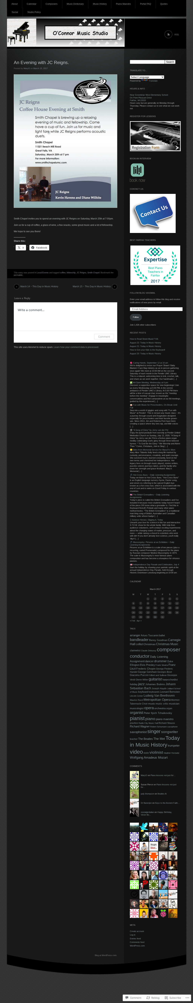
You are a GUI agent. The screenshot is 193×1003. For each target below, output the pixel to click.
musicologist (137, 708)
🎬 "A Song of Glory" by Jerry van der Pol (149, 430)
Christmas (149, 644)
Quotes (164, 4)
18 (170, 608)
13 (133, 608)
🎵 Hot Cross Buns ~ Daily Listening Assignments (152, 475)
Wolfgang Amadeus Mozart (149, 757)
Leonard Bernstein (170, 691)
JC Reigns (81, 272)
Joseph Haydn (159, 688)
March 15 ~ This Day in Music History (92, 286)
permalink (18, 275)
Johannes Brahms (155, 684)
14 (140, 608)
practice (134, 723)
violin (146, 753)
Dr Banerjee (146, 803)
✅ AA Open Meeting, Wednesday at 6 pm (149, 382)
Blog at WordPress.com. (106, 955)
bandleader (139, 640)
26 (177, 612)
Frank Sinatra (161, 665)
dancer (149, 661)
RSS (177, 34)
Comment (104, 336)
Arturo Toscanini (150, 635)
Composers (51, 4)
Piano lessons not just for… (163, 775)
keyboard (143, 691)
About (14, 4)
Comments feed (137, 942)
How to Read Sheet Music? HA (144, 339)
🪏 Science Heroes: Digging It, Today (146, 520)
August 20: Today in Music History (145, 353)
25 (170, 612)
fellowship (71, 272)
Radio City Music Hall (148, 723)
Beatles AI (162, 794)
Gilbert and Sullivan (158, 675)
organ (169, 708)
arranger (135, 635)
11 (170, 603)
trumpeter (174, 745)
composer (168, 649)
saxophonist (138, 732)
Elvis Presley (147, 665)
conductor (139, 656)
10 (162, 603)
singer (154, 731)
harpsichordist (170, 679)
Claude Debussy (148, 650)
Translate (153, 81)
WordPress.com (137, 946)
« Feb (132, 621)
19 (177, 608)
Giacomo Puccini (139, 675)
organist (136, 712)
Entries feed (135, 938)
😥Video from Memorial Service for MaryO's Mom (152, 450)
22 (148, 612)
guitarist (155, 679)
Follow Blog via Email (142, 293)
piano (150, 719)
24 (162, 612)
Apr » (139, 621)
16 (155, 608)
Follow (136, 317)
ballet (162, 635)
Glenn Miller (142, 679)
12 (177, 603)
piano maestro (164, 719)
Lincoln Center (136, 696)
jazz (141, 684)
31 (162, 617)
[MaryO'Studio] (96, 34)
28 (140, 617)
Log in (132, 935)
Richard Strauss (167, 723)
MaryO (27, 68)
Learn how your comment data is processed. (76, 347)
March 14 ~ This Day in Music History (39, 286)
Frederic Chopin (145, 668)
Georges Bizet (164, 672)
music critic (162, 703)
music (151, 703)
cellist (139, 644)
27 (133, 617)
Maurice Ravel (136, 700)
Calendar (31, 4)
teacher (134, 739)
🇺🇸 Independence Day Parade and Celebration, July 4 (154, 564)
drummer (160, 661)
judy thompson (147, 794)
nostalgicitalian (147, 812)
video (136, 752)
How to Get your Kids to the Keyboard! (147, 350)
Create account (137, 931)
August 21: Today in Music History (145, 346)
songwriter (169, 732)
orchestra (160, 708)
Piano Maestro (123, 4)
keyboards (154, 692)
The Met (159, 739)
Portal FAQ (145, 4)
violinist (156, 752)
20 (133, 612)
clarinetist (135, 650)
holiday (134, 684)
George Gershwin (147, 671)
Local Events (43, 272)
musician (174, 703)
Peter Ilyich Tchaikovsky (158, 712)
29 (148, 617)
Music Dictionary (75, 4)
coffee (63, 272)
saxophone (172, 727)
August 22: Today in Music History (145, 343)
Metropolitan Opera (157, 699)
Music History (100, 4)
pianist (137, 718)
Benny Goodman (158, 640)
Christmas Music (167, 644)
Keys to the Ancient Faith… (167, 803)
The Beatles (145, 738)
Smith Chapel (93, 272)
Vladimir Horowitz (171, 753)
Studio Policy (34, 12)
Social (15, 12)
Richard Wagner (140, 726)
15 (148, 608)
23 (155, 612)
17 (162, 608)
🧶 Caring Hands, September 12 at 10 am (149, 363)
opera (149, 708)
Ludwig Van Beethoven (159, 695)
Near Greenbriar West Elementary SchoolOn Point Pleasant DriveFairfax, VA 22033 (149, 97)
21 (140, 612)
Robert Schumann (158, 727)
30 (155, 617)
